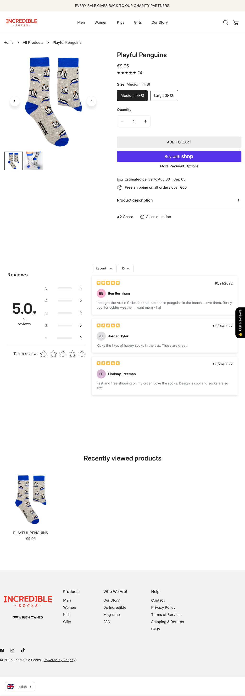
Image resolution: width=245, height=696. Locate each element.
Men (67, 600)
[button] (236, 22)
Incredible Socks (28, 660)
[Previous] (15, 101)
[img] (108, 283)
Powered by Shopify (59, 660)
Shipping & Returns (167, 621)
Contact (158, 600)
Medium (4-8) (132, 95)
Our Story (111, 600)
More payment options (179, 166)
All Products (33, 42)
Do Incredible (114, 607)
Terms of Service (166, 614)
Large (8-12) (164, 95)
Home (9, 42)
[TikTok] (23, 650)
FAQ (106, 621)
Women (69, 607)
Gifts (67, 621)
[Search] (225, 22)
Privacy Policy (163, 607)
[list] (53, 100)
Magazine (111, 614)
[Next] (91, 101)
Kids (67, 614)
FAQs (155, 629)
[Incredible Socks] (21, 23)
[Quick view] (48, 520)
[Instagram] (12, 650)
